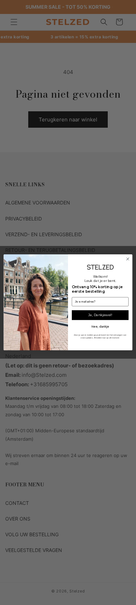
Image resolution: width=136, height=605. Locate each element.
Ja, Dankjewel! (100, 315)
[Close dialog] (127, 259)
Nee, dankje (100, 326)
